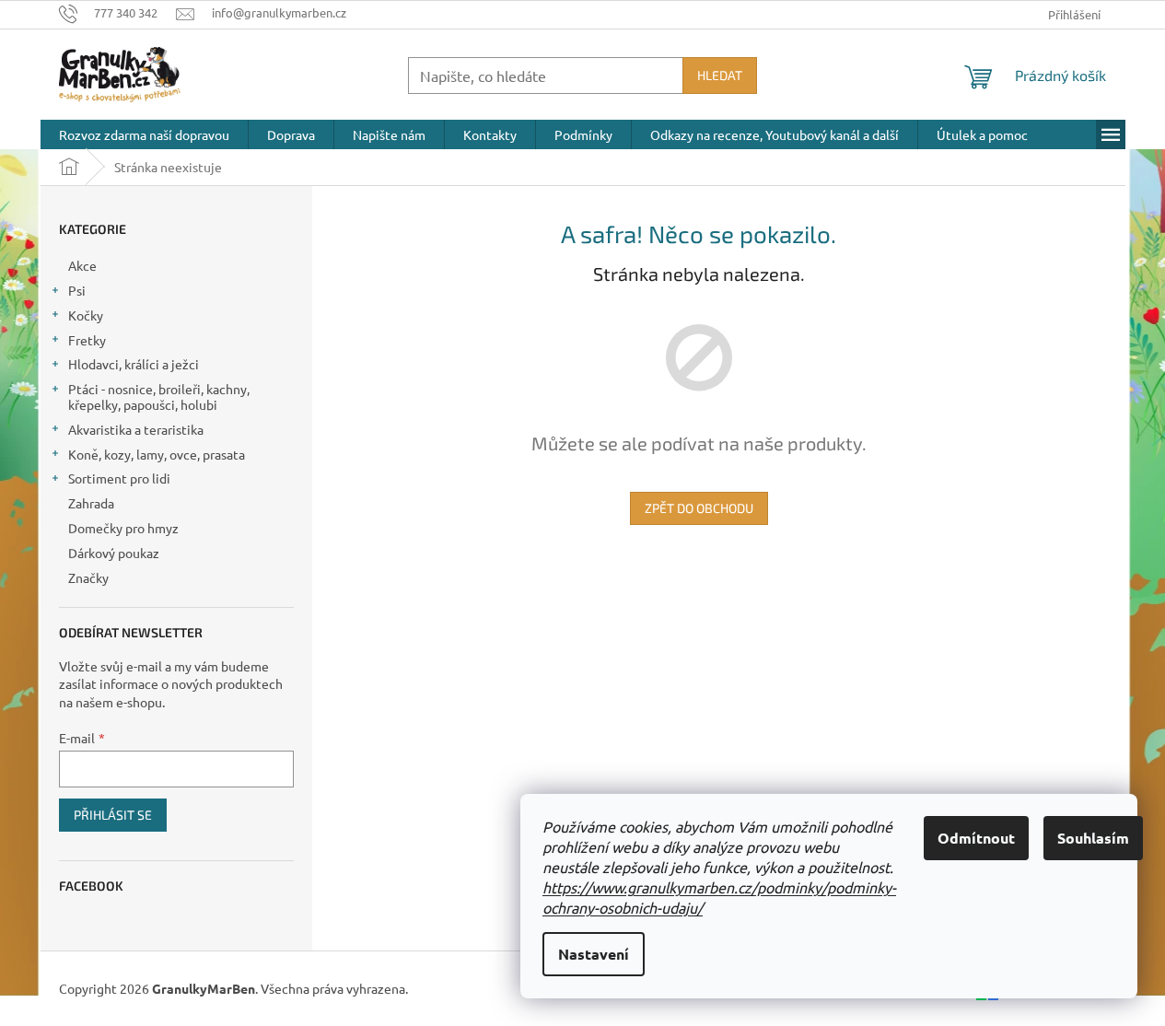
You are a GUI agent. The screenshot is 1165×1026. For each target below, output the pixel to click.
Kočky (85, 315)
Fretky (87, 340)
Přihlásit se (113, 814)
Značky (88, 577)
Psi (77, 290)
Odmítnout (976, 837)
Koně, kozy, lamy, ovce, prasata (156, 454)
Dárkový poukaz (113, 552)
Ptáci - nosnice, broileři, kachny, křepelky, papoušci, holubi (159, 396)
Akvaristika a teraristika (136, 429)
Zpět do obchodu (699, 508)
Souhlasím (1093, 837)
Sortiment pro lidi (119, 478)
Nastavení (593, 953)
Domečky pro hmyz (123, 527)
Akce (82, 265)
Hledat (719, 75)
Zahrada (91, 503)
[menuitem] (144, 134)
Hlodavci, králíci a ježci (133, 364)
